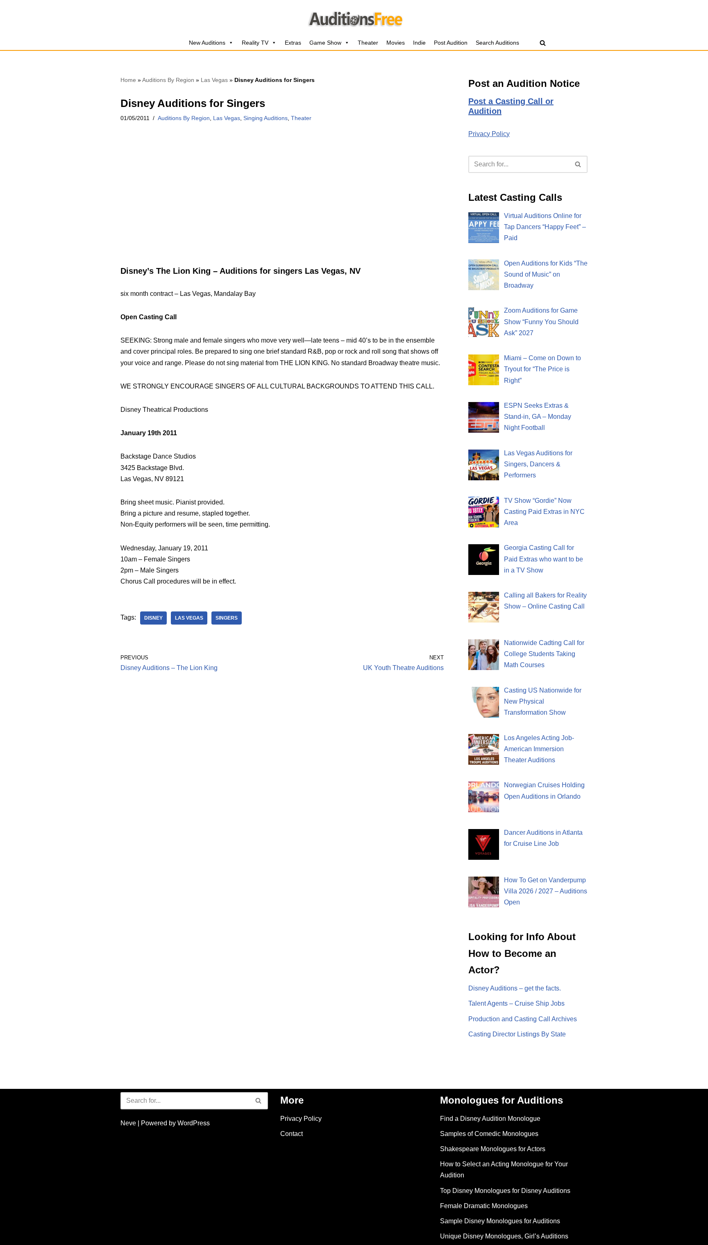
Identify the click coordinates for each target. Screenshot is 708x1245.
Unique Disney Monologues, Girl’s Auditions (504, 1236)
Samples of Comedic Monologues (489, 1133)
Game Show (325, 42)
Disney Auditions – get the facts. (514, 988)
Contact (291, 1133)
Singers (227, 618)
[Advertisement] (282, 205)
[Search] (543, 43)
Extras (293, 42)
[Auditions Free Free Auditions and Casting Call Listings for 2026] (354, 17)
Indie (419, 42)
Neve (128, 1123)
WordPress (193, 1123)
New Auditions (207, 42)
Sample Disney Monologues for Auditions (500, 1221)
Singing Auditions (265, 118)
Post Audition (450, 42)
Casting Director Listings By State (517, 1034)
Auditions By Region (168, 80)
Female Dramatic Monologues (484, 1205)
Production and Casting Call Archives (522, 1019)
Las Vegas (214, 80)
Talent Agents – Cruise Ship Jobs (516, 1003)
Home (128, 80)
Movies (395, 42)
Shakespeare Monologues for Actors (492, 1148)
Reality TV (255, 42)
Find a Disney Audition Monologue (490, 1118)
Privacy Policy (489, 133)
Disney (153, 618)
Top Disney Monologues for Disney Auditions (505, 1190)
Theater (368, 42)
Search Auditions (497, 42)
